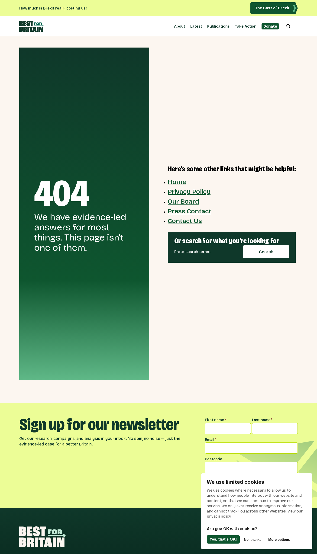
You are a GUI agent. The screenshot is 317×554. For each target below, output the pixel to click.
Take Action (245, 26)
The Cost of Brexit (272, 8)
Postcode (213, 459)
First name (215, 420)
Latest (196, 26)
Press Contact (189, 211)
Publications (218, 26)
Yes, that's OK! (223, 539)
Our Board (183, 201)
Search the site (288, 26)
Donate (270, 26)
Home (177, 182)
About (179, 26)
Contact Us (185, 221)
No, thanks (252, 539)
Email (210, 439)
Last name (262, 420)
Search (266, 251)
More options (279, 539)
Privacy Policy (189, 191)
